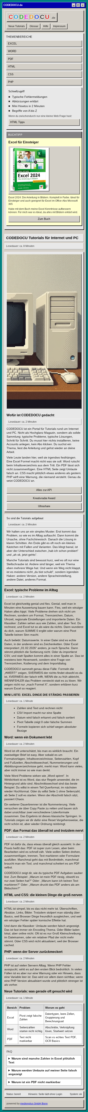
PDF (10, 58)
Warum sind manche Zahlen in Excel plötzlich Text (41, 1060)
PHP (11, 81)
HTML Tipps (17, 122)
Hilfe (45, 26)
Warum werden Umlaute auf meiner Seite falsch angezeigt (42, 1072)
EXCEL (12, 43)
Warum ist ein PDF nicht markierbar (35, 1082)
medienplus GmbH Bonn (34, 1103)
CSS (11, 74)
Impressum (59, 26)
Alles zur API (44, 490)
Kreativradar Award (44, 498)
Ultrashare (44, 506)
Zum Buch (44, 218)
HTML (11, 66)
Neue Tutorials (16, 26)
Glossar (34, 26)
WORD (12, 51)
